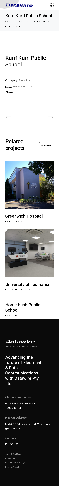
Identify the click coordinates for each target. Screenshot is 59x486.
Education (24, 80)
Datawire (14, 463)
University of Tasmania (27, 284)
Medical (26, 290)
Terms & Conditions (13, 454)
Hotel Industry (16, 221)
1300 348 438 (13, 407)
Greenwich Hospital (24, 216)
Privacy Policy (10, 458)
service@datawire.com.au (20, 403)
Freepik (16, 467)
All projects (45, 144)
